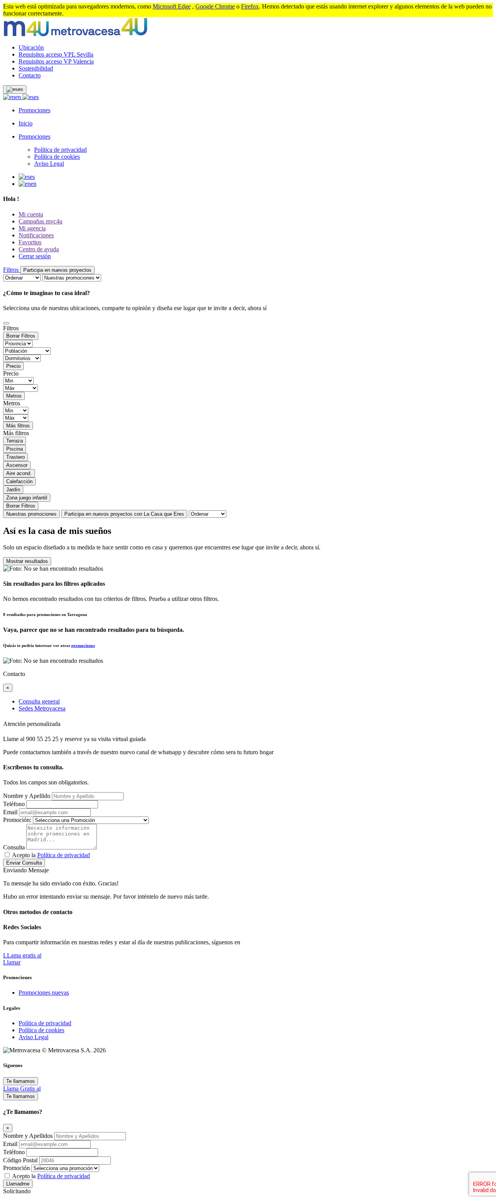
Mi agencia (32, 228)
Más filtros (18, 426)
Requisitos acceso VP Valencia (56, 61)
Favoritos (30, 242)
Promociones (34, 110)
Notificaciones (36, 235)
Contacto (30, 75)
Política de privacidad (60, 149)
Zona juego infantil (26, 498)
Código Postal (21, 1160)
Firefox (250, 6)
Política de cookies (57, 156)
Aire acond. (19, 473)
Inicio (26, 123)
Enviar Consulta (24, 863)
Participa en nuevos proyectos (57, 270)
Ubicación (31, 47)
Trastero (15, 457)
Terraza (14, 441)
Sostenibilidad (36, 68)
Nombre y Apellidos (28, 1135)
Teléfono (14, 804)
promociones (83, 645)
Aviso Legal (49, 163)
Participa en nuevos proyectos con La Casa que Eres (124, 514)
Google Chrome (215, 6)
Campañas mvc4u (40, 221)
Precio (13, 366)
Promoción (16, 1168)
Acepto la (51, 855)
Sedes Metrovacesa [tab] (42, 708)
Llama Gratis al (22, 1088)
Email (10, 812)
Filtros (11, 269)
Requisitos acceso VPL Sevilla (56, 54)
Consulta (14, 847)
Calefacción (19, 481)
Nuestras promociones (31, 514)
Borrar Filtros (20, 336)
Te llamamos (20, 1081)
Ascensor (17, 465)
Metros (14, 396)
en (18, 97)
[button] (14, 89)
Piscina (14, 449)
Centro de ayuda (39, 249)
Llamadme (17, 1184)
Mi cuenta (31, 214)
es (36, 97)
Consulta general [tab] (39, 701)
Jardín (13, 489)
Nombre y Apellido (26, 796)
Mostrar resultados (27, 561)
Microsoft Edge (172, 6)
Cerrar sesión (35, 256)
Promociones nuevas (44, 992)
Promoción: (17, 820)
